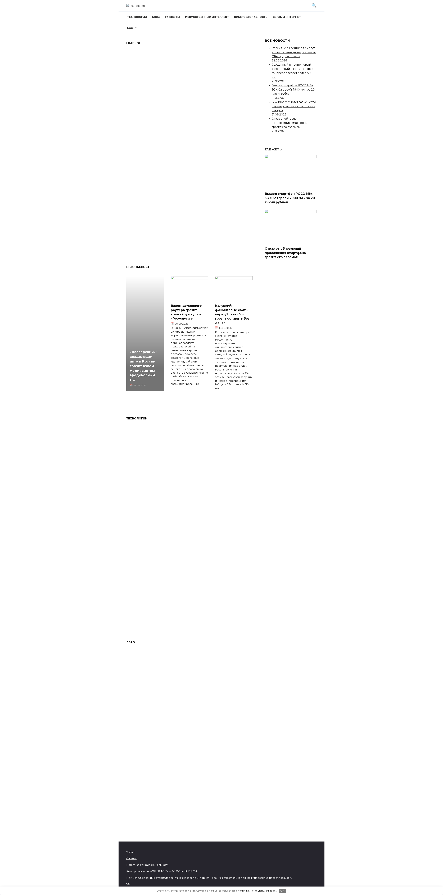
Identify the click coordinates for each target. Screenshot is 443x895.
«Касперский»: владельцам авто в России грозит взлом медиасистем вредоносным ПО (221, 201)
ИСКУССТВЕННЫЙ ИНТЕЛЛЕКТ (207, 17)
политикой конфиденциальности (257, 890)
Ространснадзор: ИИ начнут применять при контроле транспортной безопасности (217, 576)
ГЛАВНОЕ (133, 43)
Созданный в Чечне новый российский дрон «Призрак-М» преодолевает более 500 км (219, 99)
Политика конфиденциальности (147, 864)
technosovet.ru (282, 877)
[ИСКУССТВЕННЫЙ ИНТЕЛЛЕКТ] (155, 565)
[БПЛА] (222, 88)
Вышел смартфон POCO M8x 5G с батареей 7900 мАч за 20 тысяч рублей (154, 201)
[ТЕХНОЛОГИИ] (155, 88)
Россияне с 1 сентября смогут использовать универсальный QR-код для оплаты (155, 99)
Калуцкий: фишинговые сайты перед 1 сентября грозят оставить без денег (232, 314)
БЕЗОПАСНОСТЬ (138, 267)
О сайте (131, 858)
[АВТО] (222, 189)
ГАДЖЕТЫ (172, 17)
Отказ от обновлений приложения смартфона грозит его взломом (289, 123)
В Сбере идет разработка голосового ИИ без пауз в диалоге (148, 576)
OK (282, 890)
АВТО (130, 642)
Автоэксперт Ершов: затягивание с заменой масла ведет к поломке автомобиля (214, 817)
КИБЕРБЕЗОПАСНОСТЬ (251, 17)
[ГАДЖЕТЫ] (155, 189)
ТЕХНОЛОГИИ (137, 17)
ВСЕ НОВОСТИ (277, 40)
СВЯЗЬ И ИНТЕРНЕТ (287, 17)
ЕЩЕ (130, 27)
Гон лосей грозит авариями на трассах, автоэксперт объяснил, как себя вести (219, 748)
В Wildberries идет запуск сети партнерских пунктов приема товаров (294, 106)
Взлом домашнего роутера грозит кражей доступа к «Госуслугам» (186, 312)
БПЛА (156, 17)
